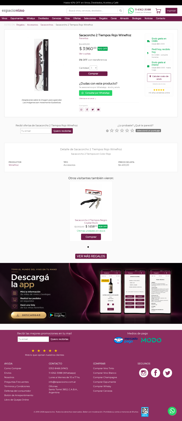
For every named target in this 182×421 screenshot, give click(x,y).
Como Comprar (12, 368)
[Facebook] (87, 109)
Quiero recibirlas (62, 131)
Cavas (114, 18)
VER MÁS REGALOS (91, 256)
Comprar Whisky (102, 386)
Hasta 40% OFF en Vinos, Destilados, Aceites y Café (91, 2)
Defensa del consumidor (17, 391)
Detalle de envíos (159, 84)
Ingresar (171, 10)
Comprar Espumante (104, 382)
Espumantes (17, 18)
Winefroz (13, 165)
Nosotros (9, 377)
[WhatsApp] (81, 109)
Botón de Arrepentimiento (18, 395)
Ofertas (77, 18)
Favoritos (83, 38)
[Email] (98, 109)
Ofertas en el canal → (87, 98)
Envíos (7, 373)
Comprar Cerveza (102, 391)
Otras (67, 18)
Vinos (4, 18)
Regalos (103, 18)
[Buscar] (120, 10)
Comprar (93, 73)
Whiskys (31, 18)
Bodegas (136, 18)
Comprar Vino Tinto (103, 368)
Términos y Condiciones (17, 386)
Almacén (124, 18)
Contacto (160, 18)
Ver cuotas (84, 53)
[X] (92, 109)
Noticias (149, 18)
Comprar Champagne (105, 377)
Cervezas (56, 18)
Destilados (43, 18)
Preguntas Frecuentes (16, 382)
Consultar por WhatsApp (97, 93)
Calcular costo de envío (160, 77)
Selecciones (90, 18)
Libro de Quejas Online (16, 399)
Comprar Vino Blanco (104, 373)
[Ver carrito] (158, 10)
